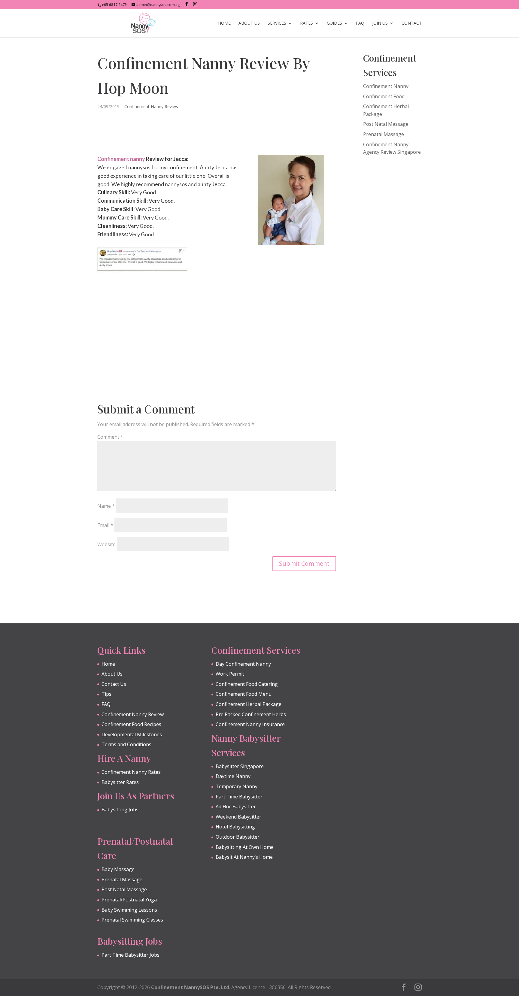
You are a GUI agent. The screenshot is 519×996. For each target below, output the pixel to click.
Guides (334, 23)
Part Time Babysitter (239, 796)
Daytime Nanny (233, 776)
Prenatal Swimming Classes (132, 919)
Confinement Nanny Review (151, 106)
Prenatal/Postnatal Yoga (129, 899)
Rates (306, 23)
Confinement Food (384, 96)
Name (106, 506)
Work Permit (230, 674)
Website (106, 544)
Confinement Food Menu (244, 694)
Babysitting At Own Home (245, 847)
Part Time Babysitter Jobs (130, 955)
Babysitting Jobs (120, 809)
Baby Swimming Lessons (129, 910)
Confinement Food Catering (247, 684)
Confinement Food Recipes (131, 724)
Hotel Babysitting (235, 826)
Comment (110, 437)
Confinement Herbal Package (248, 704)
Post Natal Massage (385, 124)
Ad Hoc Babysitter (236, 806)
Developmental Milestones (132, 734)
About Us (249, 23)
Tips (106, 694)
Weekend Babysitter (238, 816)
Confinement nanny (121, 159)
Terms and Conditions (126, 744)
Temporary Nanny (236, 786)
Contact (412, 23)
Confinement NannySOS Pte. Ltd (190, 987)
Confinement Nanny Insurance (250, 724)
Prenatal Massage (383, 134)
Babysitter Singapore (240, 766)
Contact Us (114, 684)
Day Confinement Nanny (243, 664)
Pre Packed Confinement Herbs (251, 714)
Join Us (380, 23)
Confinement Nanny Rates (131, 772)
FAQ (360, 23)
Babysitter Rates (120, 782)
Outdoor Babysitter (238, 837)
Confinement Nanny (385, 86)
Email (105, 525)
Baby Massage (118, 869)
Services (277, 23)
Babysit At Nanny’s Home (244, 857)
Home (224, 23)
